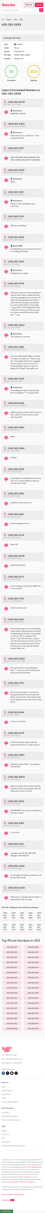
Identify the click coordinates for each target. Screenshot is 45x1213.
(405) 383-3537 (16, 192)
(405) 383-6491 (16, 619)
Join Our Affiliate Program (10, 1102)
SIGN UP (29, 5)
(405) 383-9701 (16, 216)
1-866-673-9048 (10, 1055)
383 (21, 20)
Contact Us (5, 1134)
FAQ (3, 1138)
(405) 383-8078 (16, 556)
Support (4, 1131)
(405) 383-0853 (16, 755)
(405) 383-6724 (16, 535)
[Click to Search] (41, 10)
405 (15, 20)
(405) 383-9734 (16, 283)
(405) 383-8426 (16, 403)
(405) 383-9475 (16, 378)
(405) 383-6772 (16, 576)
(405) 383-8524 (16, 801)
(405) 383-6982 (16, 493)
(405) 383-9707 (16, 598)
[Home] (8, 4)
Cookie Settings (6, 1211)
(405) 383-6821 (16, 514)
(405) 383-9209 (16, 170)
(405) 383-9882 (16, 427)
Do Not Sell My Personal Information (13, 1146)
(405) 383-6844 (16, 325)
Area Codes (5, 1112)
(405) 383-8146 (16, 712)
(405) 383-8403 (16, 123)
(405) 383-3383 (16, 347)
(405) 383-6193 (16, 844)
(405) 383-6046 (16, 866)
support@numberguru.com (13, 1059)
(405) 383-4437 (13, 915)
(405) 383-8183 (16, 823)
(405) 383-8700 (16, 102)
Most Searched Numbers (9, 1116)
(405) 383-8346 (16, 237)
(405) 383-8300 (16, 777)
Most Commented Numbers (11, 1120)
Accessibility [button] (6, 1200)
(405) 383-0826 (16, 448)
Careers (4, 1098)
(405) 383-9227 (16, 148)
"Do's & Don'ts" (13, 1182)
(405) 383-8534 (16, 469)
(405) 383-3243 (16, 261)
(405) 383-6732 (16, 683)
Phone (9, 20)
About (4, 1087)
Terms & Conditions (28, 1182)
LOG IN (39, 5)
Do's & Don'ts (6, 1142)
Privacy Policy (6, 1094)
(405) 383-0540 (16, 658)
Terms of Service (7, 1090)
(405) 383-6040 (16, 887)
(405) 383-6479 (16, 733)
